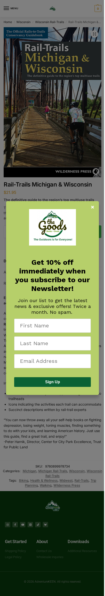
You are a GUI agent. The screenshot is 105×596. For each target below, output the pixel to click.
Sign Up (52, 382)
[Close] (92, 207)
